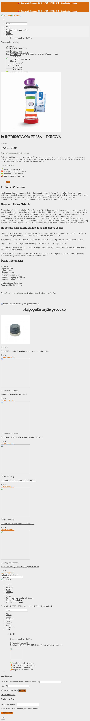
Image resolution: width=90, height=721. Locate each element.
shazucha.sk (47, 606)
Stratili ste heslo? (8, 695)
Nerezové (19, 63)
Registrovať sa (7, 713)
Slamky (13, 61)
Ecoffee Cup (15, 55)
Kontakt (9, 36)
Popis (8, 182)
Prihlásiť (22, 690)
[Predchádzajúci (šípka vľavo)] (2, 719)
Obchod (9, 29)
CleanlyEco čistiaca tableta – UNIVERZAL (18, 480)
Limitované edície (22, 59)
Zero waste (13, 42)
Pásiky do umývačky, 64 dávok (14, 394)
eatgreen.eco (28, 606)
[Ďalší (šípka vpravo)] (4, 719)
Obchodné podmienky (15, 600)
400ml (17, 57)
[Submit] (7, 613)
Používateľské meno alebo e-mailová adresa (20, 682)
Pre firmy (9, 587)
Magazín (9, 34)
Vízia (8, 32)
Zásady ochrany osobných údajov (19, 598)
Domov (8, 27)
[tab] (47, 182)
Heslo (4, 686)
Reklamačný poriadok (14, 602)
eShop (8, 617)
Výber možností (7, 400)
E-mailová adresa (9, 704)
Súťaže (8, 596)
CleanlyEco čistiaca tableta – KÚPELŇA (17, 524)
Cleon (12, 50)
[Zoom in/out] (4, 717)
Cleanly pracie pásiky (19, 53)
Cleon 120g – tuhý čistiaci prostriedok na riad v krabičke (24, 351)
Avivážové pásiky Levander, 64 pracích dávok (20, 567)
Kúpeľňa (18, 69)
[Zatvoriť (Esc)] (2, 717)
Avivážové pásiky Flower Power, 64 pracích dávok (22, 437)
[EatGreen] (10, 15)
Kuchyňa (18, 67)
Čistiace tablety (17, 48)
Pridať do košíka (7, 357)
